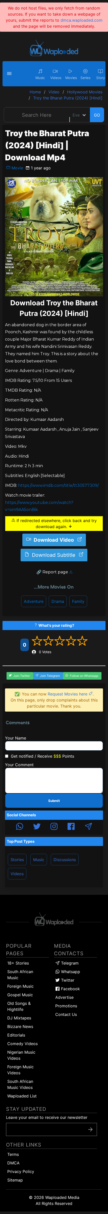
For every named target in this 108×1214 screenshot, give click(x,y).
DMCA (13, 1162)
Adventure (33, 601)
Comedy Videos (22, 1043)
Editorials (16, 1035)
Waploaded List (22, 1095)
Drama (57, 601)
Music (38, 859)
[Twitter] (36, 827)
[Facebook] (71, 827)
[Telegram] (88, 827)
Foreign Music (20, 986)
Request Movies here (68, 693)
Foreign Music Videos (20, 1069)
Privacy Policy (20, 1171)
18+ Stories (18, 963)
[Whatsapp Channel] (19, 827)
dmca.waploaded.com (81, 20)
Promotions (66, 1005)
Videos (17, 873)
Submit (54, 801)
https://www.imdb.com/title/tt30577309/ (58, 485)
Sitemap (15, 1180)
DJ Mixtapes (19, 1017)
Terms (13, 1154)
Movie (16, 167)
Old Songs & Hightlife (19, 1006)
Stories (17, 859)
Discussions (64, 859)
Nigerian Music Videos (21, 1055)
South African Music (20, 974)
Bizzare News (20, 1026)
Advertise (64, 997)
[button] (10, 73)
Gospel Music (20, 994)
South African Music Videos (20, 1084)
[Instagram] (54, 827)
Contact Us (66, 1014)
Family (78, 601)
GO (97, 115)
